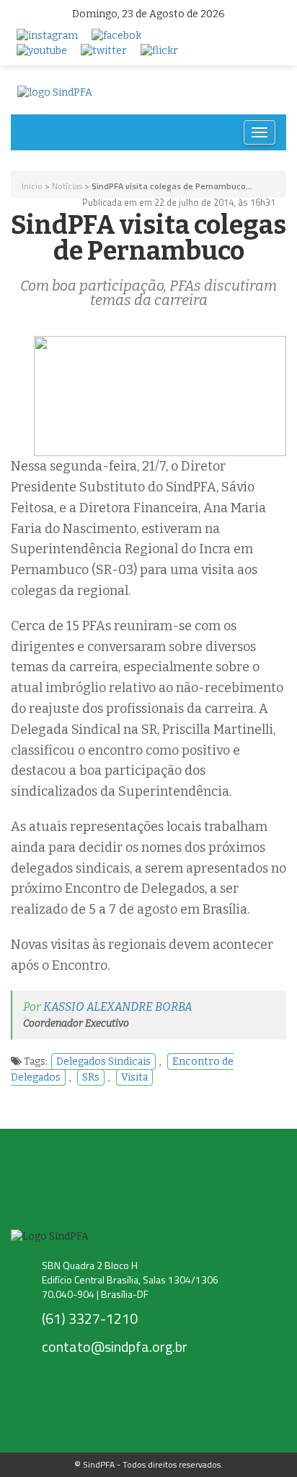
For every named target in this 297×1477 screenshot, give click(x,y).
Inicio (32, 186)
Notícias (67, 186)
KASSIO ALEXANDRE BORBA (117, 1007)
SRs (90, 1077)
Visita (134, 1077)
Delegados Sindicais (103, 1061)
